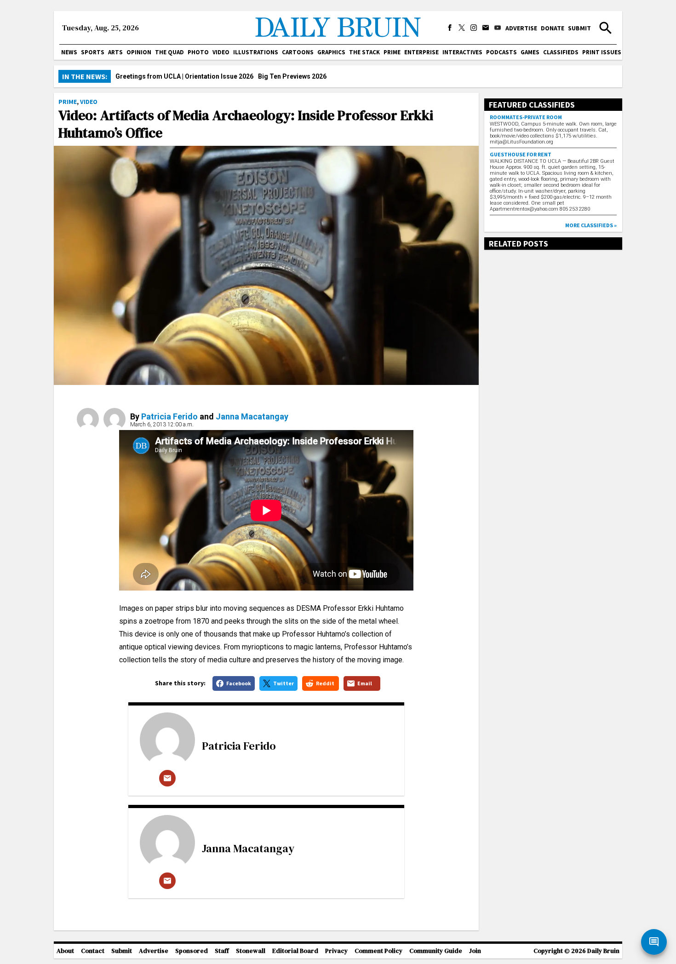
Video (220, 52)
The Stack (364, 52)
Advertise (521, 28)
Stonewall (250, 951)
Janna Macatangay (252, 416)
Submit (579, 28)
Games (530, 52)
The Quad (169, 52)
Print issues (601, 52)
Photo (198, 52)
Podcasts (501, 52)
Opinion (138, 52)
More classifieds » (591, 225)
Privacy (336, 951)
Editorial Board (295, 951)
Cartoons (298, 52)
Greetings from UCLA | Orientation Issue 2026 (184, 76)
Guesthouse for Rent (520, 154)
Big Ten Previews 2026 (292, 76)
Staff (222, 951)
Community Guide (435, 951)
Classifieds (561, 52)
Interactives (462, 52)
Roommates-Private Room (526, 117)
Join (475, 951)
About (65, 951)
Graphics (331, 52)
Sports (92, 52)
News (69, 52)
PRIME (392, 52)
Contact (92, 951)
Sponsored (191, 951)
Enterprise (421, 52)
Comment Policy (378, 951)
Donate (552, 28)
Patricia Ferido (169, 416)
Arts (115, 52)
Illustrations (255, 52)
